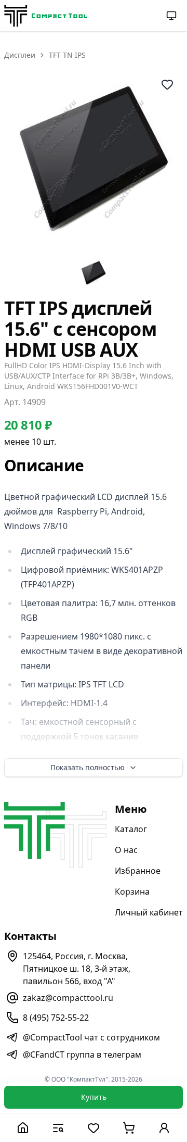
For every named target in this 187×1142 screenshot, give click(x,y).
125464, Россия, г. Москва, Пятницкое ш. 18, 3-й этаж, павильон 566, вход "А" (76, 968)
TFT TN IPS (67, 55)
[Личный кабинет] (164, 1127)
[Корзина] (128, 1127)
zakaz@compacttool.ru (68, 997)
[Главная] (22, 1127)
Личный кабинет (149, 912)
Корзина (132, 891)
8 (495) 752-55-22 (56, 1017)
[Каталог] (58, 1127)
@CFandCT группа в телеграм (82, 1054)
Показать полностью (87, 767)
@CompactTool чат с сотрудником (91, 1037)
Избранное (138, 870)
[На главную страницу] (45, 16)
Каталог (131, 829)
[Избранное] (93, 1127)
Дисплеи (19, 55)
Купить (93, 1097)
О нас (126, 850)
